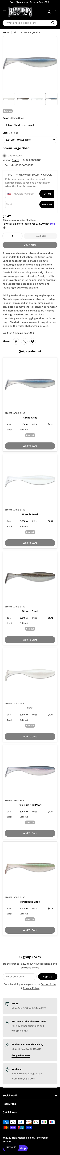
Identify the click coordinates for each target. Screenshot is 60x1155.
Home (6, 32)
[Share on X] (24, 341)
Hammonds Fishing (23, 1137)
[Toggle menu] (4, 12)
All (14, 32)
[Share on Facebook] (16, 341)
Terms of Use (48, 984)
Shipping (7, 220)
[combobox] (30, 23)
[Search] (53, 23)
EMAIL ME (47, 204)
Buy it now (30, 244)
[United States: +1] (9, 194)
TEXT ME (46, 193)
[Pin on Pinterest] (32, 341)
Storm (15, 160)
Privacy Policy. (31, 988)
